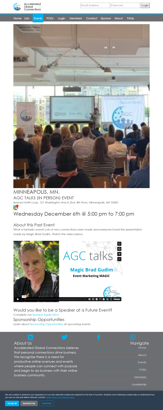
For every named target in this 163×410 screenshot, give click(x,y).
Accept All (12, 403)
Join (26, 18)
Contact (91, 18)
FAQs (130, 18)
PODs (50, 18)
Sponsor (106, 18)
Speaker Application (45, 314)
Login (145, 5)
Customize (46, 403)
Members (76, 18)
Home (18, 18)
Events (38, 18)
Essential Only (29, 403)
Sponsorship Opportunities (46, 324)
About (118, 18)
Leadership (139, 384)
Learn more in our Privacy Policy (60, 397)
